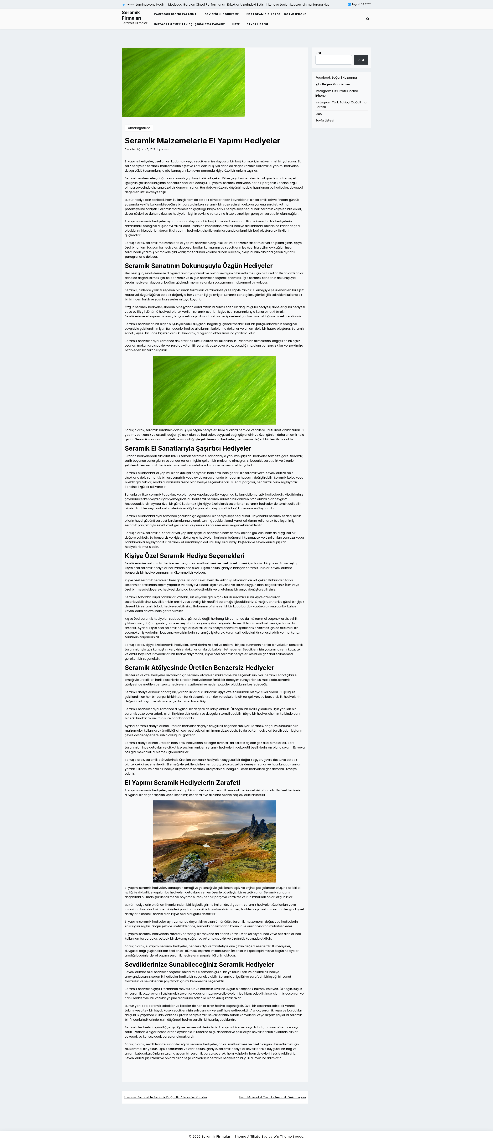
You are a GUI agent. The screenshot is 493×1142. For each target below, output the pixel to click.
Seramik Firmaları (131, 15)
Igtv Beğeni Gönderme (221, 14)
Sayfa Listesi (257, 24)
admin (165, 149)
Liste (236, 24)
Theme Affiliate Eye (251, 1136)
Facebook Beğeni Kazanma (175, 14)
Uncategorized (139, 128)
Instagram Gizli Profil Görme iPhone (276, 14)
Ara (318, 53)
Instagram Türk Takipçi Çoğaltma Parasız (189, 24)
